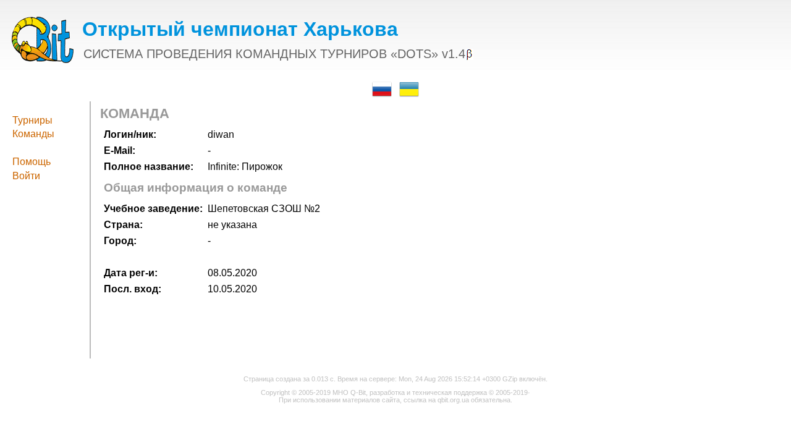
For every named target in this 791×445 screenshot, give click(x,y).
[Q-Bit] (43, 59)
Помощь (31, 161)
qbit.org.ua (453, 400)
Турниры (32, 120)
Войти (26, 176)
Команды (33, 134)
